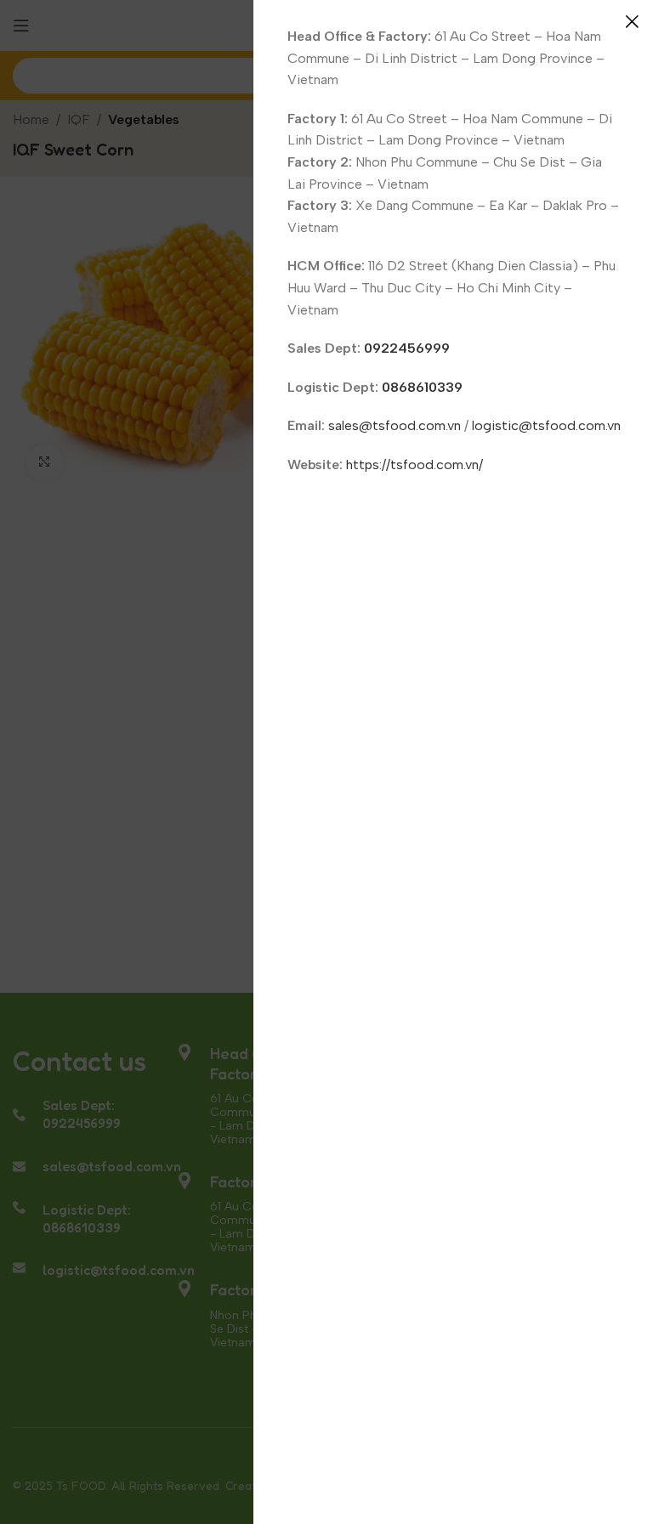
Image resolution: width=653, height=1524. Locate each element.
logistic (495, 425)
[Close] (631, 21)
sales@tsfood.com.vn (394, 425)
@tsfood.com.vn (570, 425)
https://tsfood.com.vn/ (414, 464)
